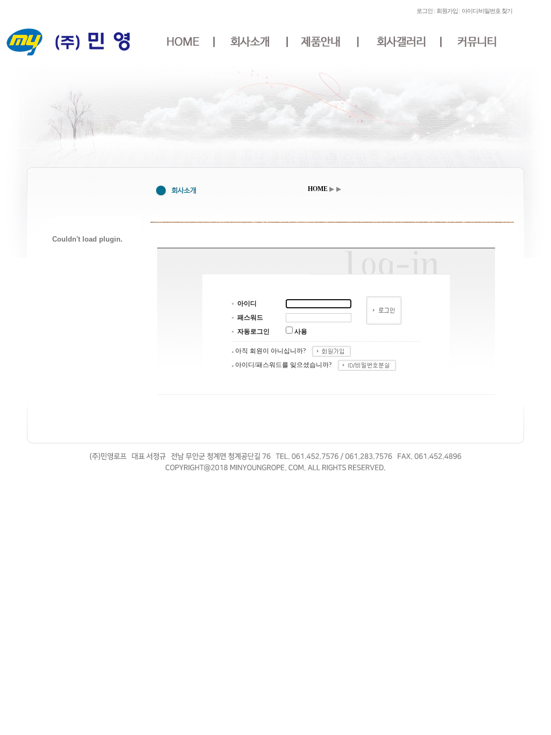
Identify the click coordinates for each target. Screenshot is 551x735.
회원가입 (447, 11)
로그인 (424, 11)
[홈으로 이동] (68, 57)
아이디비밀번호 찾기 (487, 11)
